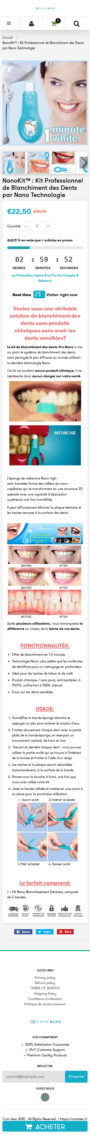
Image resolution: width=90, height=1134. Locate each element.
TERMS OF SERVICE (45, 988)
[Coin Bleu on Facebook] (45, 1097)
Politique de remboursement (45, 1004)
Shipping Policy (45, 993)
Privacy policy (45, 977)
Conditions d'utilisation (45, 999)
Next (83, 163)
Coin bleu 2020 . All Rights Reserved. (30, 1119)
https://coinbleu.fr (73, 1119)
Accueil (7, 37)
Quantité (13, 226)
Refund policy (45, 983)
